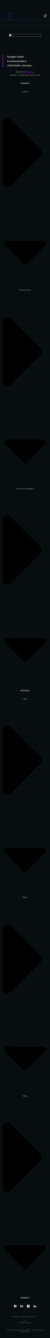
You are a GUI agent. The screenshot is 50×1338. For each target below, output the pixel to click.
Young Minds (25, 1323)
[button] (45, 16)
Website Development (25, 1317)
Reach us (30, 72)
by (25, 1321)
